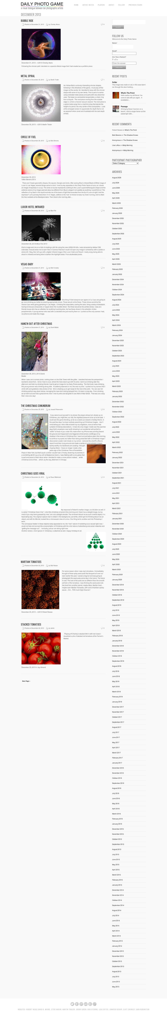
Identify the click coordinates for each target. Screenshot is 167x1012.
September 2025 (118, 233)
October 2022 (117, 411)
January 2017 (117, 763)
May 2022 (115, 437)
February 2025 (117, 269)
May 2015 (115, 864)
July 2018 (115, 671)
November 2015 (118, 834)
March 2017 (116, 752)
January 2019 (117, 640)
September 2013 (118, 966)
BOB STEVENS (93, 1009)
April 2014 (116, 931)
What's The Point (128, 93)
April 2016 (116, 808)
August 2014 (116, 910)
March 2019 (116, 630)
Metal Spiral (28, 76)
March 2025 (116, 264)
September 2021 (118, 478)
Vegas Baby (27, 264)
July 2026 (115, 182)
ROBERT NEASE (31, 1009)
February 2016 (117, 819)
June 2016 (116, 798)
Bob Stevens (116, 135)
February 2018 (117, 696)
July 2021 (115, 488)
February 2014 (117, 941)
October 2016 (117, 778)
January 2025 (117, 274)
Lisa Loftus (116, 145)
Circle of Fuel (28, 137)
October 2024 (117, 289)
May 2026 (115, 193)
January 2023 (117, 396)
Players (101, 4)
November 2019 (118, 590)
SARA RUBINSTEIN (142, 1009)
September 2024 (118, 294)
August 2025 (116, 238)
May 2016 (115, 803)
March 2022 (116, 447)
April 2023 (116, 381)
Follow (121, 4)
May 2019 (115, 620)
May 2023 (115, 376)
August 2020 (116, 544)
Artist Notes (88, 4)
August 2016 (116, 788)
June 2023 (116, 371)
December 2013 (118, 951)
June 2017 (116, 737)
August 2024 (116, 300)
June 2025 (116, 249)
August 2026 (116, 177)
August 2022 (116, 422)
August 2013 (116, 971)
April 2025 (116, 259)
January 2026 (117, 213)
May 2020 (115, 559)
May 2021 (115, 498)
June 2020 (116, 554)
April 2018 (116, 686)
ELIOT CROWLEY (129, 1009)
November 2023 (118, 345)
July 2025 (115, 244)
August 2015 (116, 849)
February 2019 (117, 635)
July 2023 (115, 366)
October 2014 (117, 900)
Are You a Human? (119, 58)
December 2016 (118, 768)
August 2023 (116, 361)
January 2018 (117, 702)
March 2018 (116, 691)
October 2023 (117, 350)
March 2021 (116, 508)
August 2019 (116, 605)
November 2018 (118, 651)
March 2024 (116, 325)
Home (76, 4)
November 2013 (118, 956)
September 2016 (118, 783)
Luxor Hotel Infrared (32, 207)
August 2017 (116, 727)
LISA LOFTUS (103, 1009)
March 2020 (116, 569)
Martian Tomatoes (31, 562)
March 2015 (116, 875)
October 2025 (117, 228)
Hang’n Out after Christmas (36, 324)
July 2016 (115, 793)
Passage (124, 106)
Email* (114, 51)
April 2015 (116, 869)
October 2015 (117, 839)
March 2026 (116, 203)
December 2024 (118, 279)
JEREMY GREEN (81, 1009)
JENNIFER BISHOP (115, 1009)
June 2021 (116, 493)
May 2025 (115, 254)
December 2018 (118, 646)
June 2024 (116, 310)
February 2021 (117, 513)
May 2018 (115, 681)
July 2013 (115, 976)
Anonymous (116, 140)
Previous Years (135, 4)
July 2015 (115, 854)
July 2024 (115, 305)
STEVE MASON (56, 1009)
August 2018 (116, 666)
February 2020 (117, 574)
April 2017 (116, 747)
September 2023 (118, 356)
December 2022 (118, 401)
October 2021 (117, 473)
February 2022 (117, 452)
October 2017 (117, 717)
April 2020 (116, 564)
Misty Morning (127, 145)
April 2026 (116, 198)
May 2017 (115, 742)
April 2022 (116, 442)
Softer (114, 82)
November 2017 (118, 712)
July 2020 (115, 549)
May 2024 (115, 315)
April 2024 (116, 320)
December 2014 (118, 890)
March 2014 (116, 936)
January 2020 (117, 579)
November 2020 (118, 529)
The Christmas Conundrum (35, 406)
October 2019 (117, 595)
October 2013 (117, 961)
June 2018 (116, 676)
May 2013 (115, 987)
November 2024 (118, 284)
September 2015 (118, 844)
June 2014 (116, 920)
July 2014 (115, 915)
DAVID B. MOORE (44, 1009)
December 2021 (118, 462)
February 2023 (117, 391)
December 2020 (118, 523)
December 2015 (118, 829)
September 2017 (118, 722)
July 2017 (115, 732)
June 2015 (116, 859)
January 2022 (117, 457)
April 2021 (116, 503)
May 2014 (115, 925)
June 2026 (116, 188)
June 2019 (116, 615)
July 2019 (115, 610)
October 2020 (117, 534)
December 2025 (118, 218)
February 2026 (117, 208)
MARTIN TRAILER (68, 1009)
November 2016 (118, 773)
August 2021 (116, 483)
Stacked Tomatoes (31, 624)
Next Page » (26, 681)
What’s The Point (131, 130)
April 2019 (116, 625)
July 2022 (115, 427)
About (111, 4)
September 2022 (118, 417)
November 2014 (118, 895)
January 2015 (117, 885)
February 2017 (117, 758)
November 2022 (118, 406)
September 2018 (118, 661)
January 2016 (117, 824)
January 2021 (117, 518)
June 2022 (116, 432)
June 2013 (116, 981)
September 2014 (118, 905)
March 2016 (116, 813)
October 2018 (117, 656)
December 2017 (118, 707)
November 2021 (118, 467)
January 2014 (117, 946)
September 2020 (118, 539)
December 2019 (118, 585)
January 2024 (117, 335)
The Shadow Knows (131, 135)
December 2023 (118, 340)
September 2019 (118, 600)
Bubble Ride (27, 21)
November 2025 (118, 223)
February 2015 (117, 880)
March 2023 (116, 386)
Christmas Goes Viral (33, 473)
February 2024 (117, 330)
